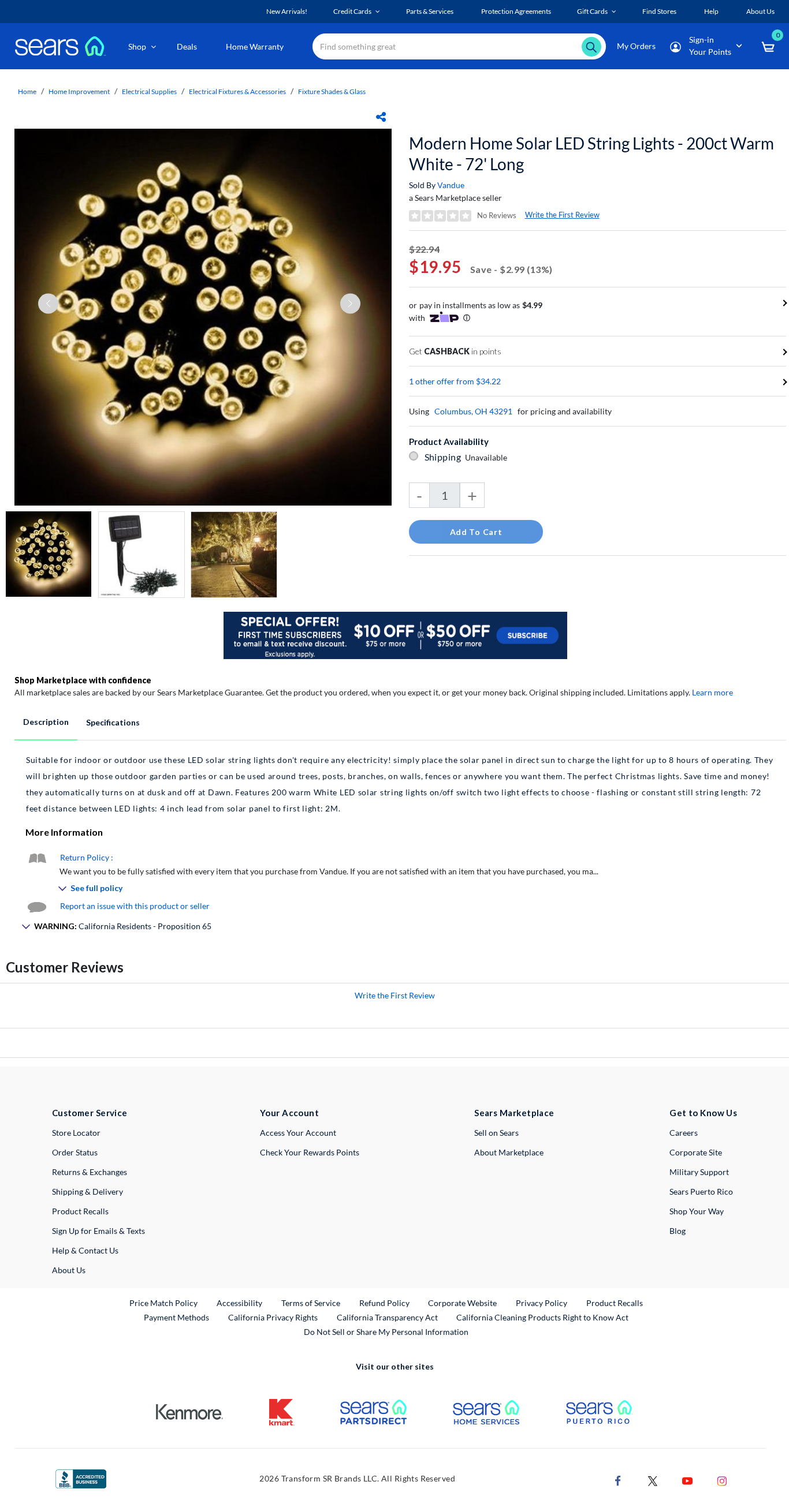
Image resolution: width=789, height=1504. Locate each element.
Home (27, 91)
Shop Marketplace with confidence (82, 680)
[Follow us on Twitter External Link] (652, 1479)
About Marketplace (509, 1152)
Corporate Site (695, 1152)
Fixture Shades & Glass (332, 91)
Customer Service (90, 1113)
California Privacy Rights (273, 1317)
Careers (683, 1133)
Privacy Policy (541, 1303)
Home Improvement (79, 91)
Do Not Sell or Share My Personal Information (386, 1332)
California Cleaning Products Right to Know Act (542, 1317)
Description (46, 722)
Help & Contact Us (85, 1250)
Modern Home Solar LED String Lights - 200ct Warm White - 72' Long (591, 153)
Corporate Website (463, 1302)
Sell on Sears (496, 1133)
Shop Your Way (696, 1211)
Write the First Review (562, 214)
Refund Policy (384, 1303)
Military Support (699, 1172)
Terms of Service (310, 1303)
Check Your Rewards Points (309, 1152)
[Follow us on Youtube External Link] (687, 1479)
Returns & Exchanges (89, 1172)
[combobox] (459, 46)
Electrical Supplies (149, 91)
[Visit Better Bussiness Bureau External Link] (80, 1478)
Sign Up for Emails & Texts (98, 1231)
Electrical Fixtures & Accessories (237, 91)
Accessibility (239, 1303)
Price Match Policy (163, 1303)
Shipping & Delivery (87, 1191)
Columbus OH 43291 (473, 411)
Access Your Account (298, 1133)
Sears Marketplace (514, 1113)
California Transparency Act (387, 1317)
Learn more (712, 692)
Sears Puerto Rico (701, 1191)
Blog (677, 1231)
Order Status (75, 1152)
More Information (64, 831)
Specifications (113, 722)
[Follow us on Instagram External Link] (722, 1479)
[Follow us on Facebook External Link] (618, 1479)
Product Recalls (80, 1211)
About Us (68, 1270)
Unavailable (488, 457)
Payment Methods (176, 1317)
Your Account (289, 1113)
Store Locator (76, 1133)
